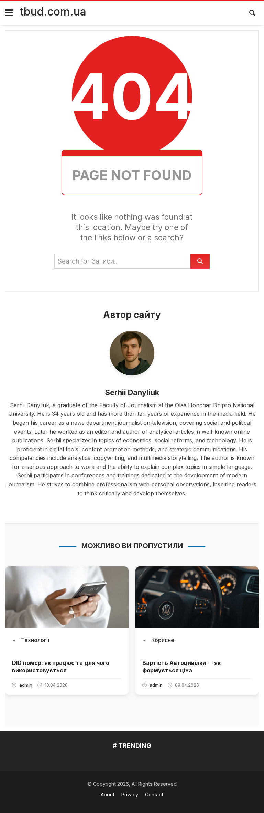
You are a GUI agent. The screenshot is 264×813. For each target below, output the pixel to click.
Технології (35, 640)
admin (25, 685)
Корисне (162, 640)
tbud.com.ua (53, 11)
